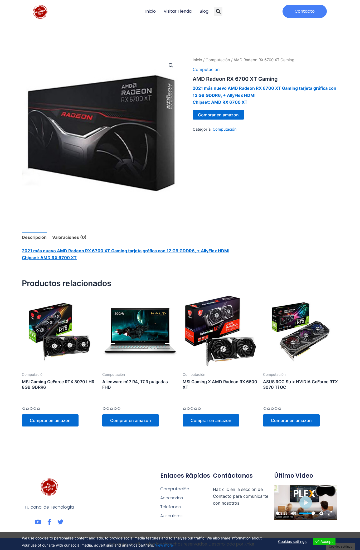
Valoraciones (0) (69, 237)
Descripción (34, 237)
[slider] (277, 513)
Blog (204, 11)
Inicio (150, 11)
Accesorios (171, 498)
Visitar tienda (178, 11)
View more (164, 545)
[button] (218, 11)
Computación (218, 60)
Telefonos (170, 507)
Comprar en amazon (218, 114)
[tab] (34, 237)
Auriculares (171, 516)
